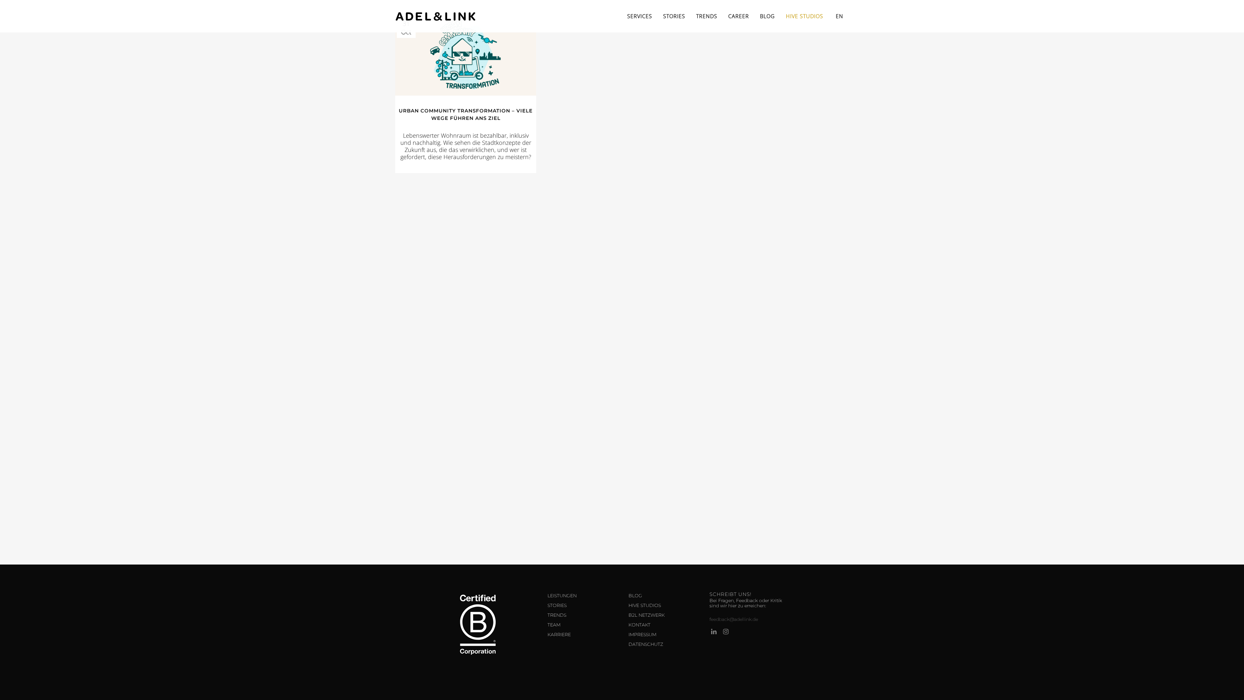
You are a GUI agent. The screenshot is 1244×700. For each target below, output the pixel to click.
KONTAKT (639, 625)
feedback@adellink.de (733, 619)
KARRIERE (559, 634)
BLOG (635, 596)
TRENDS (556, 615)
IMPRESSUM (642, 634)
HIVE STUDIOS (644, 605)
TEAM (553, 625)
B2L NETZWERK (646, 615)
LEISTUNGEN (562, 596)
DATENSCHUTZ (645, 644)
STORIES (557, 605)
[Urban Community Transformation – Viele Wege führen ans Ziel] (465, 56)
